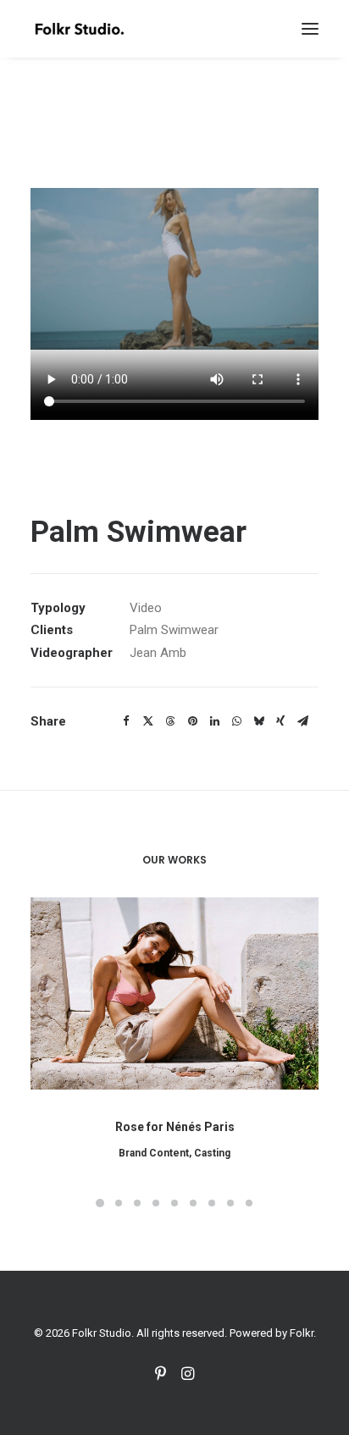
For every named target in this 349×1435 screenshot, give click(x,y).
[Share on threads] (170, 721)
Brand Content (154, 1153)
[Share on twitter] (148, 721)
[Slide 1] (100, 1203)
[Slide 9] (249, 1203)
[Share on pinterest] (192, 721)
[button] (310, 29)
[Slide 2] (118, 1203)
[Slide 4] (156, 1203)
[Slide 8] (230, 1203)
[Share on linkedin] (214, 721)
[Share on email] (302, 721)
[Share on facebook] (126, 721)
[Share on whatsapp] (236, 721)
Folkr (301, 1333)
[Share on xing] (280, 721)
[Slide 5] (174, 1203)
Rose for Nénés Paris (175, 1127)
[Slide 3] (137, 1203)
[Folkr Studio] (79, 29)
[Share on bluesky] (258, 721)
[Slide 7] (211, 1203)
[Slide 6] (193, 1203)
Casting (212, 1153)
